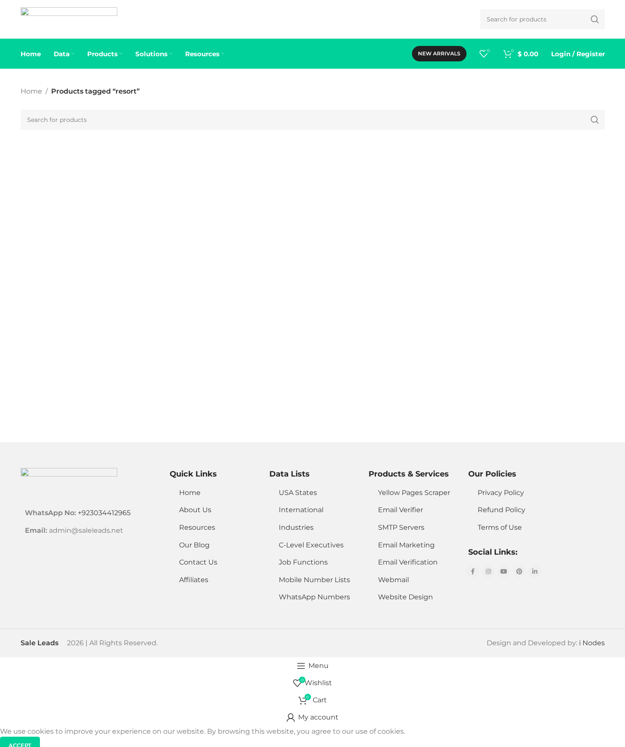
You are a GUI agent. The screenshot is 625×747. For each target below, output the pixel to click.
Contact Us (198, 562)
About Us (195, 510)
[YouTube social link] (503, 571)
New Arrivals (439, 53)
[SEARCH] (595, 120)
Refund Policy (501, 510)
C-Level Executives (311, 545)
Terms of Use (500, 527)
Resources (197, 527)
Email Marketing (406, 545)
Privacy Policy (501, 493)
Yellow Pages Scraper (414, 493)
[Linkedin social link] (534, 571)
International (301, 510)
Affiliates (193, 580)
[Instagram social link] (488, 571)
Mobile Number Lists (314, 580)
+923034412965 (104, 513)
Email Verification (408, 562)
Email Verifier (400, 510)
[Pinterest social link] (519, 571)
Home (31, 91)
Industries (296, 527)
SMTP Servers (401, 527)
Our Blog (194, 545)
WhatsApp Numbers (314, 597)
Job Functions (303, 562)
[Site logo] (69, 19)
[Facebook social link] (472, 571)
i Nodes (592, 643)
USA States (298, 493)
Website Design (405, 597)
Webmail (393, 580)
